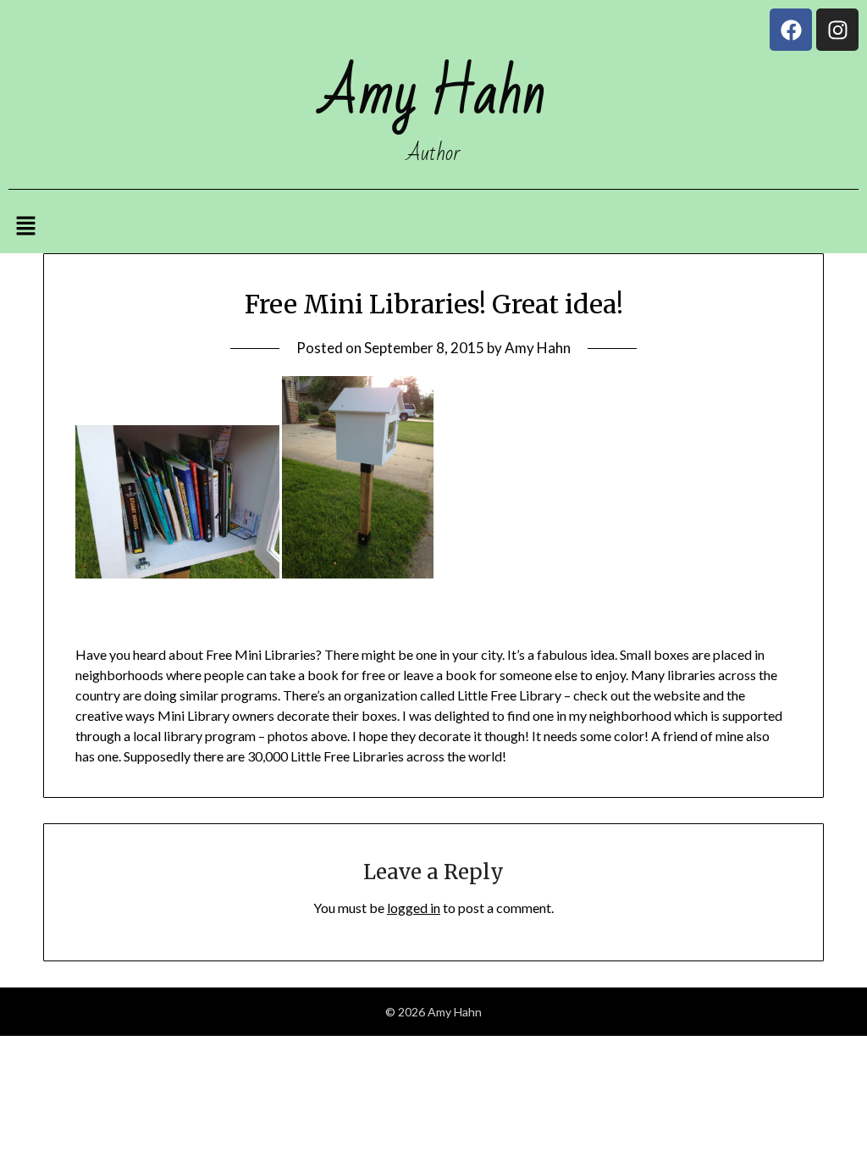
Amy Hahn (538, 348)
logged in (413, 908)
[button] (25, 226)
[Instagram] (837, 29)
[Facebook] (791, 29)
